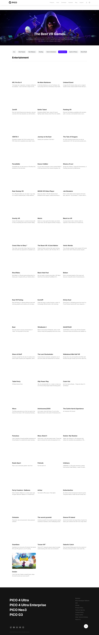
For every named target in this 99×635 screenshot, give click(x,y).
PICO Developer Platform (82, 600)
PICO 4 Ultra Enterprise (28, 605)
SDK (76, 603)
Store (57, 2)
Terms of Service (80, 610)
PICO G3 (16, 615)
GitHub (77, 605)
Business (71, 2)
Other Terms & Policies (81, 617)
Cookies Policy (79, 612)
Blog (76, 2)
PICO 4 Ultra (19, 600)
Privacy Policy (79, 607)
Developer (63, 2)
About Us (78, 619)
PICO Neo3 (18, 610)
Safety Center (79, 614)
